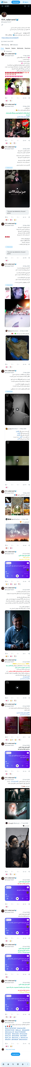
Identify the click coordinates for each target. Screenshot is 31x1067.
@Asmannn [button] (15, 331)
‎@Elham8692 (15, 1035)
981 (14, 45)
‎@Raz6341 (8, 1039)
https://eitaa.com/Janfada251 (10, 38)
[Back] (2, 6)
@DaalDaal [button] (17, 519)
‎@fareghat (8, 1034)
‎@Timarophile (23, 1034)
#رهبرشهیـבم (26, 676)
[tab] (2, 48)
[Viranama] (17, 1064)
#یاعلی (17, 431)
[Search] (25, 6)
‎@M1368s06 (15, 1039)
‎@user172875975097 (10, 1028)
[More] (27, 1064)
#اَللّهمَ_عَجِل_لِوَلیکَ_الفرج (23, 116)
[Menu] (28, 6)
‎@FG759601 (23, 1035)
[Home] (3, 1064)
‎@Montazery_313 (9, 1032)
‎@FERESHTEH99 (9, 1030)
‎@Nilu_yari (18, 1030)
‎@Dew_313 (8, 1035)
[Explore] (8, 1064)
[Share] (29, 98)
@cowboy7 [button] (15, 428)
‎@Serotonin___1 (16, 1037)
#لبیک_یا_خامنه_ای (24, 678)
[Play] (17, 575)
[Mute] (7, 576)
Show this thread (10, 1049)
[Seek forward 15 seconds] (22, 576)
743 (5, 45)
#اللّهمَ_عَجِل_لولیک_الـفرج (23, 712)
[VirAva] (22, 1064)
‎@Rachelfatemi (23, 1039)
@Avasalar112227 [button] (9, 55)
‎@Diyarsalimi (15, 1034)
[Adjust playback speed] (27, 576)
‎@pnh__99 (8, 1037)
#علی (21, 437)
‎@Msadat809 (25, 1030)
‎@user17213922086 (20, 1032)
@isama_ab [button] (16, 823)
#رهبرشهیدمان (14, 781)
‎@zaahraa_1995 (21, 1028)
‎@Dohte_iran (24, 1037)
